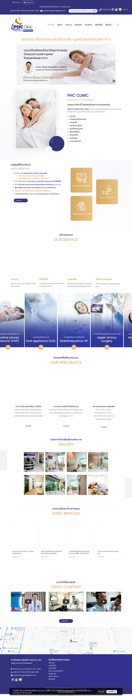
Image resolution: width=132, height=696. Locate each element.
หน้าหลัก (51, 24)
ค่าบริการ (88, 24)
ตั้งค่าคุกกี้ (101, 692)
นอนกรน (14, 279)
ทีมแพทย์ (78, 24)
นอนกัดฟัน (43, 279)
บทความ (68, 24)
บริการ (59, 24)
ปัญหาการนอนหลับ (104, 279)
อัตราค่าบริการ (54, 676)
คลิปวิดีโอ (98, 24)
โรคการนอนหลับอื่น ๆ (56, 671)
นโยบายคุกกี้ (28, 692)
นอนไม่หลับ (72, 279)
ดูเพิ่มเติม (16, 556)
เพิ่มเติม (108, 24)
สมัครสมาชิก (29, 2)
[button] (118, 25)
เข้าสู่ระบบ (17, 2)
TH (126, 9)
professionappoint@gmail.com (54, 10)
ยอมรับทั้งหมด (112, 692)
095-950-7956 (18, 10)
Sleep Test (52, 673)
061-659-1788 (33, 10)
